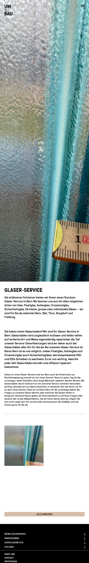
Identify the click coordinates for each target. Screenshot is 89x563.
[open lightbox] (23, 446)
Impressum (10, 561)
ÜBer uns (9, 554)
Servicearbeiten (13, 542)
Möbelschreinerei (14, 533)
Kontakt (9, 557)
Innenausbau (11, 538)
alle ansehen (44, 514)
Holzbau (9, 546)
